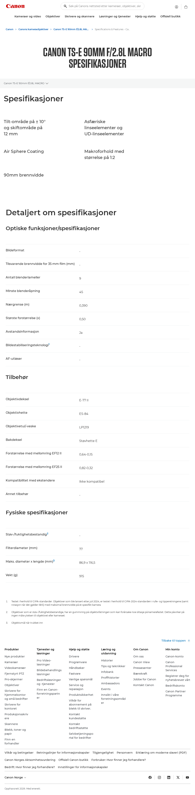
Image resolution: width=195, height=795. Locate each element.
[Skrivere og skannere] (96, 17)
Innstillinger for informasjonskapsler (83, 767)
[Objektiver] (61, 17)
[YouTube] (187, 777)
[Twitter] (178, 777)
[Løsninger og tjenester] (132, 17)
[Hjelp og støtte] (157, 17)
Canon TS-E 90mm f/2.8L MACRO (24, 83)
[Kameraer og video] (42, 17)
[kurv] (186, 7)
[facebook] (150, 777)
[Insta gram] (159, 777)
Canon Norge (14, 777)
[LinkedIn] (168, 777)
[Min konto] (176, 7)
